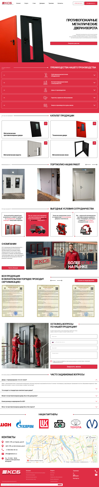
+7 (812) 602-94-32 (11, 450)
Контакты (76, 478)
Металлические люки (31, 479)
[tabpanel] (44, 185)
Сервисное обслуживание (56, 477)
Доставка (52, 472)
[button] (73, 43)
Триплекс (76, 470)
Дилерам (76, 476)
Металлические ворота (31, 477)
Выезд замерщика (54, 479)
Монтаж (52, 474)
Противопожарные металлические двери (35, 472)
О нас (74, 474)
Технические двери (30, 474)
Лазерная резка (54, 481)
